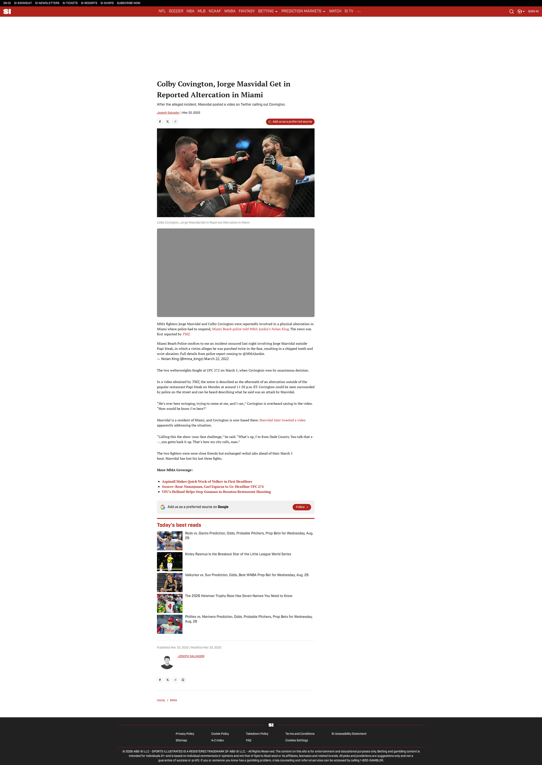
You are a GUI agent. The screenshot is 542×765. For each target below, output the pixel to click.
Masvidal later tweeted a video (282, 420)
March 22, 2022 (216, 358)
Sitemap (181, 740)
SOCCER (176, 11)
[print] (183, 680)
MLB (202, 11)
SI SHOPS (107, 3)
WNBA (230, 11)
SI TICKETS (70, 3)
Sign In (533, 11)
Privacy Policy (185, 734)
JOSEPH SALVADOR (191, 656)
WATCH (335, 11)
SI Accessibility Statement (349, 734)
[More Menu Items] (359, 11)
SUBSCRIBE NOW (128, 3)
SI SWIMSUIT (23, 3)
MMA (173, 700)
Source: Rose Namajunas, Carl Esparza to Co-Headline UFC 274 (213, 486)
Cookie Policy (220, 734)
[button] (268, 11)
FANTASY (247, 11)
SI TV (349, 11)
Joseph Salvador (168, 113)
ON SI (7, 3)
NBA (190, 11)
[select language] (521, 11)
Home (161, 700)
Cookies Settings (296, 740)
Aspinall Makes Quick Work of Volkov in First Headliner (207, 481)
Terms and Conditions (300, 734)
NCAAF (215, 11)
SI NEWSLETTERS (47, 3)
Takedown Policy (257, 734)
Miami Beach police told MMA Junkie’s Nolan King (250, 329)
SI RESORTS (89, 3)
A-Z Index (217, 740)
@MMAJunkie (253, 353)
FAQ (248, 740)
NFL (162, 11)
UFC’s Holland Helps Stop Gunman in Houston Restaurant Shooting (216, 491)
